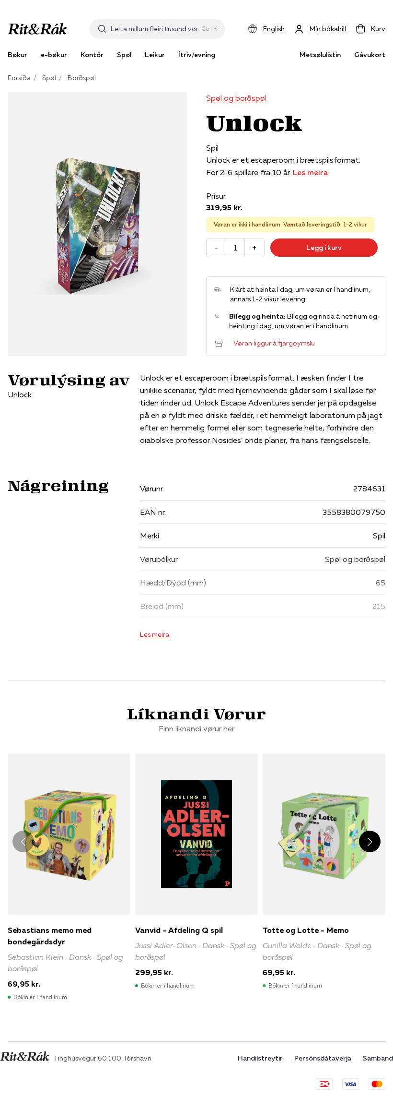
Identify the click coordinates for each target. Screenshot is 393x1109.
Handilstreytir (260, 1058)
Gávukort (369, 54)
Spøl (49, 77)
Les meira (310, 172)
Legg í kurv (324, 247)
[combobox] (154, 28)
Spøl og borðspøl (236, 98)
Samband (378, 1058)
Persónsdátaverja (322, 1058)
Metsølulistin (320, 54)
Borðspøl (82, 77)
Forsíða (19, 77)
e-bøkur (54, 54)
